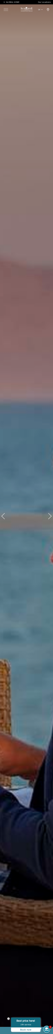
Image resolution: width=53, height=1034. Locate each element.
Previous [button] (4, 516)
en (40, 13)
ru (40, 18)
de (39, 10)
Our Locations (44, 2)
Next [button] (48, 516)
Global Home (12, 2)
